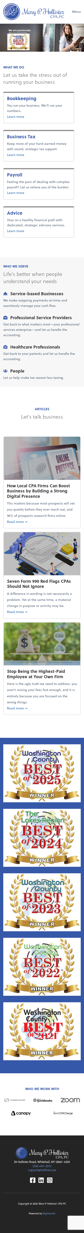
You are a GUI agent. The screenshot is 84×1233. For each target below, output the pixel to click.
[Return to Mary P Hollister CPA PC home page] (33, 11)
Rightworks (49, 1213)
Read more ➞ (42, 521)
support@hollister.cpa (42, 1170)
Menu (76, 11)
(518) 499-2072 (42, 1166)
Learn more (31, 116)
